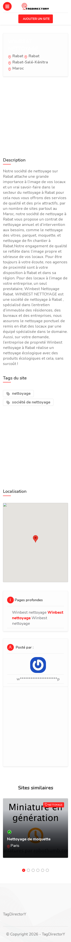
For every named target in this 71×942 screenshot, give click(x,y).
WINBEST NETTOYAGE (23, 45)
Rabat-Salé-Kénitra (30, 62)
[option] (35, 832)
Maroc (18, 68)
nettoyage (21, 393)
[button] (35, 539)
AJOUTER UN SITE (36, 19)
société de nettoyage (30, 402)
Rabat (17, 56)
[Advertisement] (35, 116)
